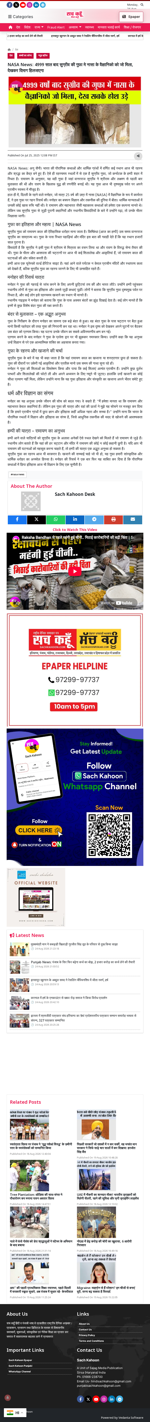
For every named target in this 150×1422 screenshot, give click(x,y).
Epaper (134, 17)
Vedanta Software (131, 1418)
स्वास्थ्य (89, 28)
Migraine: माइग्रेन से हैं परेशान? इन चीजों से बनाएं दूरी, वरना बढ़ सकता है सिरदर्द (106, 1290)
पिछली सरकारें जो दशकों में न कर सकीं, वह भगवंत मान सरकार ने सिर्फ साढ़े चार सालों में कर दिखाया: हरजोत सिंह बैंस (107, 1148)
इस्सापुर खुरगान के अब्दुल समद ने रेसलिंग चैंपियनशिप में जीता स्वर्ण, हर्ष (53, 36)
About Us (84, 1323)
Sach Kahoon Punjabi (20, 1365)
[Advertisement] (75, 1065)
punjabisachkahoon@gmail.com (99, 1385)
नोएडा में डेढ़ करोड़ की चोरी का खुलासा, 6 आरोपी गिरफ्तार (104, 1244)
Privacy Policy (87, 1335)
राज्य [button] (37, 28)
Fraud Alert (56, 28)
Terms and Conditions (91, 1340)
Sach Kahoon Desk (75, 495)
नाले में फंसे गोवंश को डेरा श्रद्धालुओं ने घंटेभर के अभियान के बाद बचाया (41, 1244)
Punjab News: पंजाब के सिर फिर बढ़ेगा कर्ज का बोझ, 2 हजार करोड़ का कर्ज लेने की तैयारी (83, 962)
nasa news (18, 474)
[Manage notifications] (7, 1398)
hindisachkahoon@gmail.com (111, 1381)
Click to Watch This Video (75, 530)
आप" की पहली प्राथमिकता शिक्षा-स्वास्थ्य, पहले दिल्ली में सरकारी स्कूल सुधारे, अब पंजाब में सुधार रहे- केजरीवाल (41, 1290)
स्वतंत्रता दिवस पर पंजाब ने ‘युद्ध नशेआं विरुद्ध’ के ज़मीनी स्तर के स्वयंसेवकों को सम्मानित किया (41, 1146)
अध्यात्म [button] (73, 28)
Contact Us (85, 1329)
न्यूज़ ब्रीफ (43, 55)
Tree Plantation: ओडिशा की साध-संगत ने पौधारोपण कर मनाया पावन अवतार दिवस (36, 1197)
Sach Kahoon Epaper (20, 1360)
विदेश (27, 28)
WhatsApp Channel (20, 1371)
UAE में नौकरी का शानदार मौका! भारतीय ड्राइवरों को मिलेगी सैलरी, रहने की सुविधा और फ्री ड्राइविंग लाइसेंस (108, 1197)
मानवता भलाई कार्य (109, 28)
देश (18, 28)
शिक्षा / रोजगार (132, 28)
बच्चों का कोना (25, 55)
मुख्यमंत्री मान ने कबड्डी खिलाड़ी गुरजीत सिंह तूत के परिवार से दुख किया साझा (75, 945)
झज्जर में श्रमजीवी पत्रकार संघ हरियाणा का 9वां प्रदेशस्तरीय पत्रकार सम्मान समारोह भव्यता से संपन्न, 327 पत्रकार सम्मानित (83, 1018)
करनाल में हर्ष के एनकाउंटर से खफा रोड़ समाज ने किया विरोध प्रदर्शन (69, 998)
